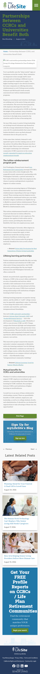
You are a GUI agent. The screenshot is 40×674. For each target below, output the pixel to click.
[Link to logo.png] (20, 670)
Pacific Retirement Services (13, 319)
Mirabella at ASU (20, 321)
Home (5, 51)
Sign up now (20, 438)
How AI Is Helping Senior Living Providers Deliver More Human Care (19, 557)
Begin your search (20, 630)
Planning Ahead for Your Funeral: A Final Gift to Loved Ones (18, 485)
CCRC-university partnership (20, 314)
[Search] (36, 5)
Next (32, 449)
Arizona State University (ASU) (19, 316)
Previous (9, 449)
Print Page (20, 416)
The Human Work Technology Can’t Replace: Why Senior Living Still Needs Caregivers (16, 521)
